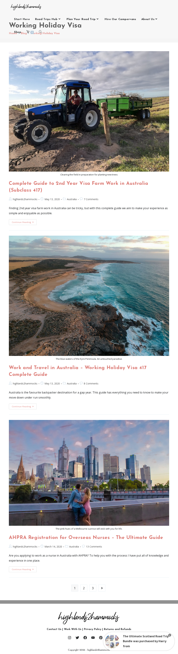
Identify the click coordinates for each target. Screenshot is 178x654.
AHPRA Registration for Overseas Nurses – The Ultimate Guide (86, 537)
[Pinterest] (100, 637)
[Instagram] (69, 637)
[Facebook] (85, 637)
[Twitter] (77, 637)
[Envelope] (108, 637)
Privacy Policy (92, 629)
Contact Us (54, 629)
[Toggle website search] (40, 32)
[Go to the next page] (101, 588)
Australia (72, 199)
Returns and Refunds (117, 629)
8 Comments (91, 383)
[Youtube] (93, 637)
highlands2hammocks (25, 199)
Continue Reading (24, 221)
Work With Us (72, 629)
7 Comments (91, 199)
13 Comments (94, 546)
